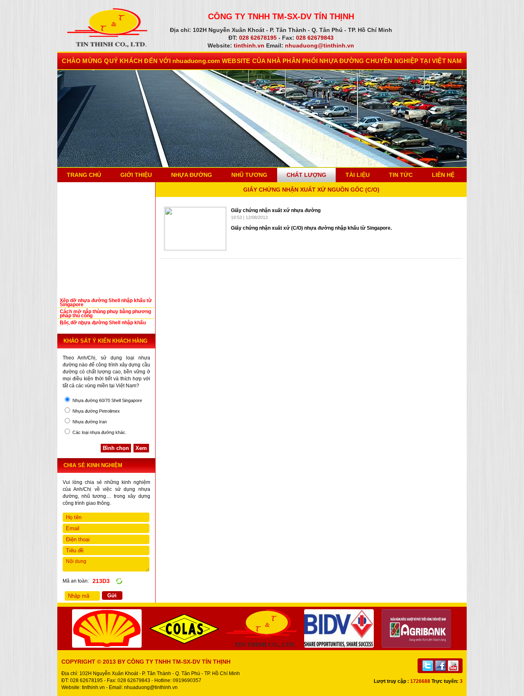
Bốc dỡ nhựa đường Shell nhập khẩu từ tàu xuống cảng (103, 325)
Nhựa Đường (191, 175)
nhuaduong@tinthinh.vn (151, 687)
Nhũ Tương (249, 175)
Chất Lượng (306, 175)
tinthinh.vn (93, 687)
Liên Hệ (443, 175)
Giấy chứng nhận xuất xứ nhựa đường (276, 210)
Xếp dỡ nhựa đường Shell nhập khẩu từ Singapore (106, 302)
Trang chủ (84, 175)
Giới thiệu (136, 175)
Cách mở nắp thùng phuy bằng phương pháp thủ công (105, 314)
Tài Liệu (358, 175)
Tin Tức (401, 175)
